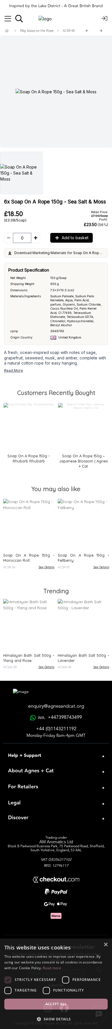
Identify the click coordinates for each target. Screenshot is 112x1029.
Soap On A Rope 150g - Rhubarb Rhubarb (28, 458)
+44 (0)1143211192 (56, 729)
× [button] (105, 945)
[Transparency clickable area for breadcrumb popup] (37, 31)
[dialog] (56, 984)
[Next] (101, 30)
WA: (60, 717)
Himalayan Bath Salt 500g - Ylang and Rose (29, 658)
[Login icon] (104, 18)
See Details (46, 567)
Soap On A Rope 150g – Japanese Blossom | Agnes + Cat (83, 461)
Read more (52, 967)
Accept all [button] (56, 1004)
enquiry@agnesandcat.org (56, 706)
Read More (13, 370)
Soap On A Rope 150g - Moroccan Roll (29, 558)
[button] (56, 1019)
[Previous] (87, 30)
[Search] (19, 18)
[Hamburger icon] (8, 19)
